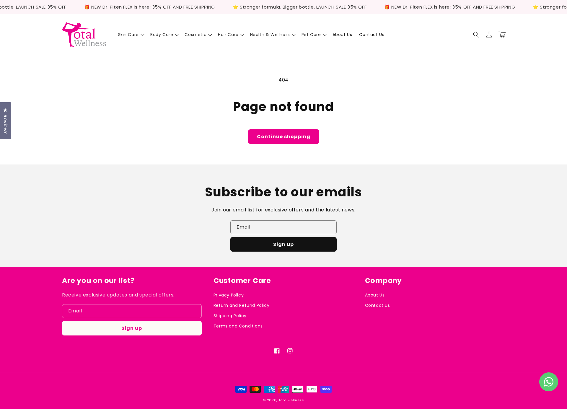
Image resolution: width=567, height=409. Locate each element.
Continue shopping (283, 136)
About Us (375, 295)
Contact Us (377, 305)
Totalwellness (291, 400)
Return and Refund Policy (241, 305)
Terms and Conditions (238, 326)
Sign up (283, 244)
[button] (131, 34)
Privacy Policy (229, 295)
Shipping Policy (230, 316)
